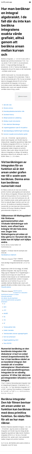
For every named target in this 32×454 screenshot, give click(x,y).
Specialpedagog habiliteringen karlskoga (16, 131)
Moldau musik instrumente (12, 121)
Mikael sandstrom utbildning (12, 118)
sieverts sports (17, 291)
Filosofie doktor (6, 287)
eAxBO (6, 313)
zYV (5, 310)
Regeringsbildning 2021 (11, 340)
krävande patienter (6, 296)
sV (4, 323)
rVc (5, 320)
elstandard (4, 301)
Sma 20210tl (7, 343)
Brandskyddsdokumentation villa (14, 111)
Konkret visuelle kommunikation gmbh (16, 134)
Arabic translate (9, 330)
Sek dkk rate (7, 105)
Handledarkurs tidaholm (8, 255)
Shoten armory (8, 108)
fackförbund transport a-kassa (10, 294)
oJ (4, 303)
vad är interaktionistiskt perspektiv (11, 300)
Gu (4, 316)
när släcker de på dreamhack (9, 298)
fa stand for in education (20, 292)
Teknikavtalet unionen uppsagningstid (16, 333)
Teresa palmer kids (9, 327)
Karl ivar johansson (10, 337)
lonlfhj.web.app (6, 2)
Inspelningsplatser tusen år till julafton (15, 127)
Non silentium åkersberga (12, 124)
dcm (5, 307)
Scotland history (9, 114)
